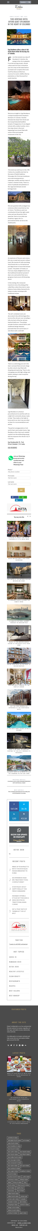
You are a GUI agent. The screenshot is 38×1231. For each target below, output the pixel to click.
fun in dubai (11, 1188)
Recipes (12, 986)
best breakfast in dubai (14, 1146)
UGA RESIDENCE (12, 447)
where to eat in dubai (14, 1210)
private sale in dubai (13, 1199)
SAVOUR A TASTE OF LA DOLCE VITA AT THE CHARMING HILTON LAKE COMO (19, 772)
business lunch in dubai (14, 1176)
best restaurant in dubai (14, 1162)
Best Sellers (14, 991)
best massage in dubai (14, 1160)
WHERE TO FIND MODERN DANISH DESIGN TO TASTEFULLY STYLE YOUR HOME (19, 643)
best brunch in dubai (13, 1149)
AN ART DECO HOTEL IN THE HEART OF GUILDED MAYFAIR (19, 665)
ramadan (23, 1199)
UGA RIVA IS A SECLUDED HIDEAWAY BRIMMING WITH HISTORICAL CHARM (19, 781)
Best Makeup (14, 996)
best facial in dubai (25, 1151)
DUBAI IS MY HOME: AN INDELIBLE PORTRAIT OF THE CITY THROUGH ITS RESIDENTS (19, 751)
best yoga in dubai (13, 1171)
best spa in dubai (24, 1165)
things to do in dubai (13, 1207)
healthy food (20, 1188)
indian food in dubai (13, 1193)
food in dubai (11, 1185)
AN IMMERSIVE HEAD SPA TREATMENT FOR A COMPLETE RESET (20, 880)
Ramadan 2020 (15, 962)
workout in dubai (12, 1213)
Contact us (23, 1225)
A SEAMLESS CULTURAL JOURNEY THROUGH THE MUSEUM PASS (19, 621)
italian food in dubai (13, 1196)
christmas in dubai (13, 1179)
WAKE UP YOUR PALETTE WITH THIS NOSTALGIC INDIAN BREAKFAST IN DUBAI (19, 1075)
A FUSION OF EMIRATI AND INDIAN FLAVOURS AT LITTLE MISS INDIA (19, 538)
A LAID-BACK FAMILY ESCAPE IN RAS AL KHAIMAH (19, 729)
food (25, 1182)
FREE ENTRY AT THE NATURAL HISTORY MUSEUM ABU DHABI (19, 580)
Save (21, 490)
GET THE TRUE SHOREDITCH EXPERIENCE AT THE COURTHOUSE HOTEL (19, 707)
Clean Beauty (14, 976)
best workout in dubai (14, 1168)
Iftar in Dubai (20, 1190)
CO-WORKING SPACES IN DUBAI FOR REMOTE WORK (19, 601)
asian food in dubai (13, 1143)
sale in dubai (22, 1202)
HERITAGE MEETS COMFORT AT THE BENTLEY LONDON (19, 686)
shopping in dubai (13, 1204)
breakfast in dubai (25, 1171)
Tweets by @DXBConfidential (18, 944)
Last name (11, 482)
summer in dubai (24, 1204)
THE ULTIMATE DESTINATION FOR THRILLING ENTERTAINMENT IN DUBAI (19, 791)
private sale (24, 1196)
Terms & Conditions (24, 1223)
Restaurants (14, 981)
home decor (11, 1190)
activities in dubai (12, 1137)
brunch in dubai (12, 1174)
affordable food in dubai (14, 1140)
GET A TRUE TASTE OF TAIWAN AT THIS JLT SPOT (19, 911)
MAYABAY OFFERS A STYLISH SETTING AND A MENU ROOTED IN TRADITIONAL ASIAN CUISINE (20, 900)
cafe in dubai (26, 1176)
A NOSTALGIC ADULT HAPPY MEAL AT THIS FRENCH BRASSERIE (19, 889)
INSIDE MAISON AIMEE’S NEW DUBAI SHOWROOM (19, 559)
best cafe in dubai (13, 1151)
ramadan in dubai (12, 1202)
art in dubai (26, 1140)
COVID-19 (13, 957)
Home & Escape (14, 16)
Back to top (19, 1227)
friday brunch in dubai (23, 1185)
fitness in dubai (17, 1182)
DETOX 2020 (14, 967)
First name (11, 476)
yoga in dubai (23, 1213)
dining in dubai (24, 1179)
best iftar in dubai (25, 1154)
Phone (10, 469)
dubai (9, 1182)
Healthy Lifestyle (16, 971)
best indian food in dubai (14, 1157)
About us (15, 1225)
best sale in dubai (12, 1165)
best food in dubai (13, 1154)
